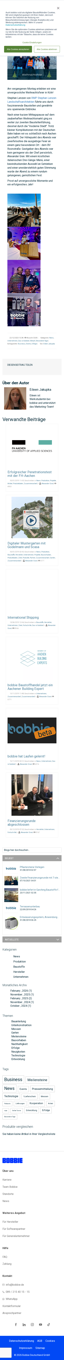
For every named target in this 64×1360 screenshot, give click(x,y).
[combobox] (32, 850)
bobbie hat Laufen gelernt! (26, 756)
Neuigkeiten (18, 1051)
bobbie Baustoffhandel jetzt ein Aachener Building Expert (30, 687)
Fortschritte (27, 625)
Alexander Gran (47, 483)
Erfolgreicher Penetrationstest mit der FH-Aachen (30, 474)
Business (21, 344)
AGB (39, 1340)
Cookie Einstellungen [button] (32, 42)
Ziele (20, 558)
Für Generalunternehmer (16, 1236)
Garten (52, 558)
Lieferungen (20, 1103)
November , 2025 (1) (21, 994)
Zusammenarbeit (30, 483)
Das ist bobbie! (24, 341)
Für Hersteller (10, 1221)
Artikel (10, 483)
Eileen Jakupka (49, 344)
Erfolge (34, 344)
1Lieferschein (29, 1096)
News (51, 338)
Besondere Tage (42, 341)
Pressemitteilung (42, 1089)
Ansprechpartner (11, 1313)
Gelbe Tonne (16, 1110)
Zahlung (6, 1263)
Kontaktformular (11, 1306)
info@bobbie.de (15, 1284)
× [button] (57, 7)
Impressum (25, 1348)
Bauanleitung (18, 1021)
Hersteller (19, 555)
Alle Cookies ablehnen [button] (47, 49)
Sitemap (40, 1348)
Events (28, 344)
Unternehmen (12, 341)
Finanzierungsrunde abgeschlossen (22, 823)
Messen (16, 1029)
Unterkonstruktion (21, 1025)
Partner (32, 558)
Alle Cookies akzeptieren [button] (18, 49)
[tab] (32, 858)
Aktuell (32, 341)
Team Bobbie (10, 1186)
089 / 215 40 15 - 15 (18, 1291)
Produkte (26, 558)
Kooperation (36, 1103)
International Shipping (23, 617)
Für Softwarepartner (13, 1228)
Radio (5, 1110)
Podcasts (7, 1103)
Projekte (53, 480)
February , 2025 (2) (20, 998)
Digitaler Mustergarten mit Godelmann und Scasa (27, 545)
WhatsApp (12, 1299)
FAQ (4, 1256)
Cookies (50, 1340)
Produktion (45, 480)
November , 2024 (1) (21, 1002)
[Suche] (59, 850)
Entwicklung (18, 1059)
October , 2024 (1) (19, 1005)
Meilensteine (18, 1036)
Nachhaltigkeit (19, 1044)
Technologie (18, 1055)
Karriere (6, 1179)
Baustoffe (11, 555)
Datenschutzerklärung (15, 24)
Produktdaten (18, 483)
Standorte (8, 1194)
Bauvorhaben (46, 555)
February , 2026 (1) (20, 990)
